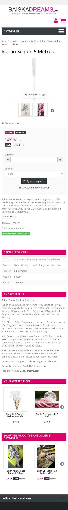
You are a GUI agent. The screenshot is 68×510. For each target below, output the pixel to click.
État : (4, 227)
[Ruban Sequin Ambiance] (41, 110)
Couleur (9, 168)
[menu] (55, 20)
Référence (7, 223)
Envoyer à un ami (12, 123)
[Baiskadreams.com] (34, 10)
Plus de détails (9, 216)
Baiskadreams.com (29, 370)
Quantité (9, 154)
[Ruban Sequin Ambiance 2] (25, 110)
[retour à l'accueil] (3, 41)
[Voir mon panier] (62, 20)
